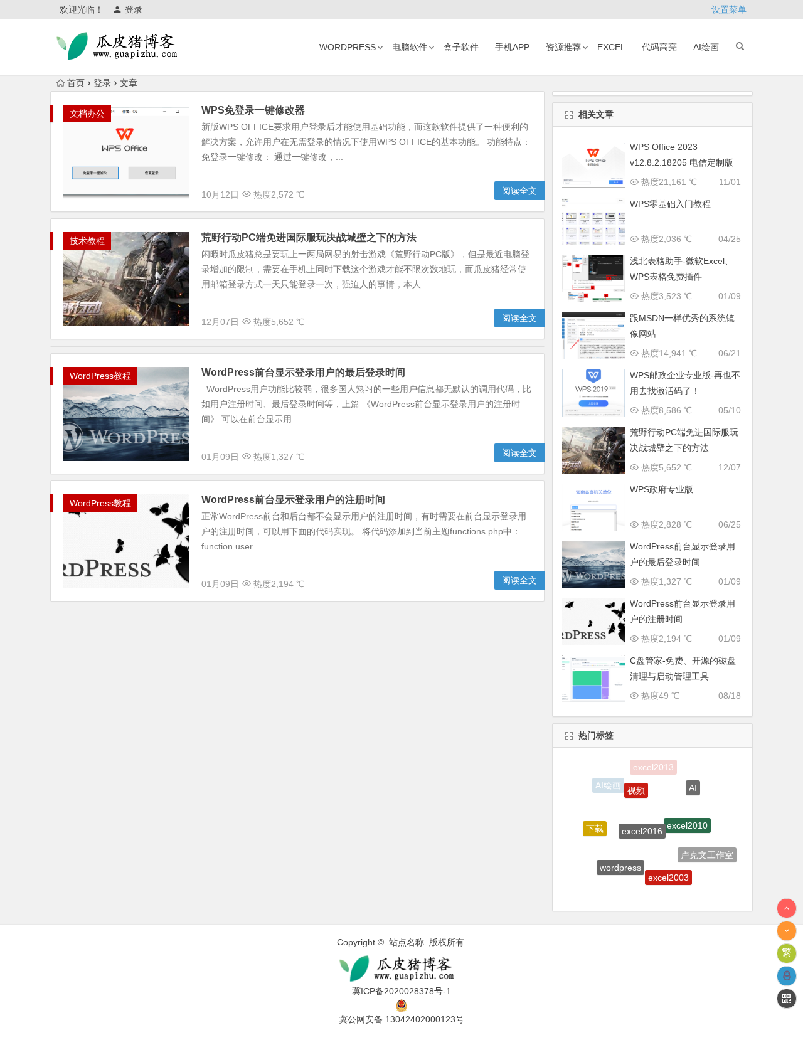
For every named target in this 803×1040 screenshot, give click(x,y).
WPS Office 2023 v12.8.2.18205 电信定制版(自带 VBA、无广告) (681, 162)
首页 (76, 83)
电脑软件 (409, 47)
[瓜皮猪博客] (401, 969)
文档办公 (87, 114)
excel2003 (668, 866)
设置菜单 (729, 9)
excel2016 (642, 815)
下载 (595, 822)
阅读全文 (519, 191)
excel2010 (687, 812)
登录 (133, 9)
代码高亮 (659, 47)
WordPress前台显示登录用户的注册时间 (293, 499)
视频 (636, 780)
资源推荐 (563, 47)
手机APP (512, 47)
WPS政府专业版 (661, 489)
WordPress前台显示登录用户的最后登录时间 (303, 372)
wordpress (347, 47)
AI (693, 783)
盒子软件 (461, 47)
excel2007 (641, 890)
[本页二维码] (787, 999)
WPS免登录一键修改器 (253, 110)
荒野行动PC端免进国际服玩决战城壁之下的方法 (309, 237)
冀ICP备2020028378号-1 (401, 991)
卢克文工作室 (707, 849)
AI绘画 (706, 47)
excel (611, 47)
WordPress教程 (100, 376)
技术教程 (87, 241)
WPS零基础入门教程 (670, 204)
